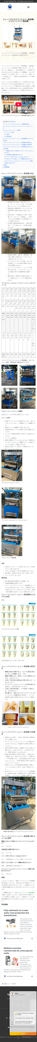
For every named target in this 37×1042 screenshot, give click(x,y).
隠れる (13, 121)
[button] (28, 7)
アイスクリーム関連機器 (26, 892)
